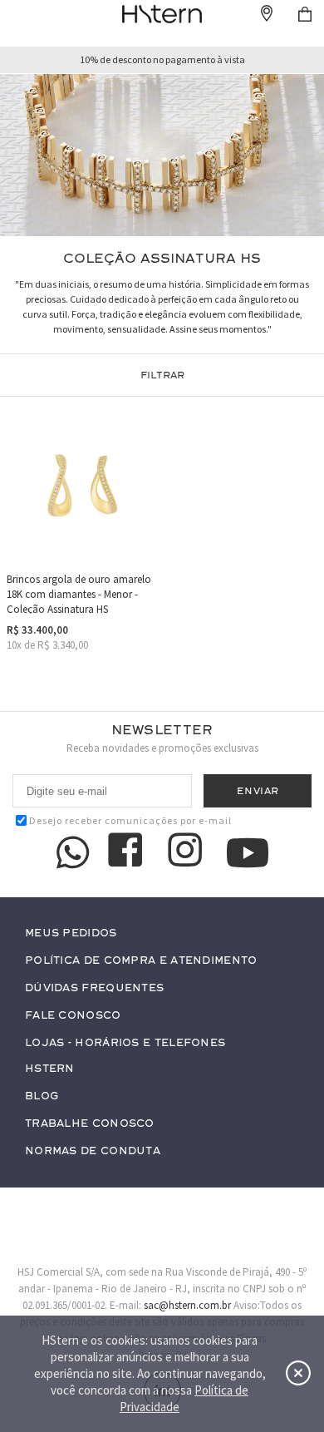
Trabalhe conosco (90, 1123)
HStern (50, 1069)
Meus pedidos (71, 933)
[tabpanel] (162, 155)
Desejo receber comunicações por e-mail (130, 820)
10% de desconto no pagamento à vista (162, 60)
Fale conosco (73, 1015)
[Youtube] (247, 852)
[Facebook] (128, 852)
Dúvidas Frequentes (94, 988)
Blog (41, 1096)
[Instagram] (188, 852)
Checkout (305, 14)
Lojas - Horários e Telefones (125, 1043)
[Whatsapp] (73, 852)
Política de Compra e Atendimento (141, 960)
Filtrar (162, 375)
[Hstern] (162, 14)
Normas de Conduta (92, 1151)
